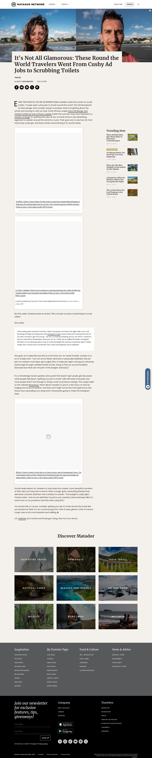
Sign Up (96, 388)
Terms (79, 393)
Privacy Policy (88, 393)
